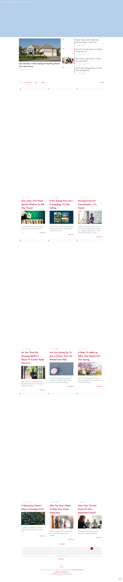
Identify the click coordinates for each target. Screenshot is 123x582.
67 (39, 553)
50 (73, 551)
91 (59, 556)
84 (84, 553)
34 (31, 551)
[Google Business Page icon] (63, 577)
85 (86, 553)
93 (64, 556)
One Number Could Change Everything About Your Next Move (39, 65)
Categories (28, 82)
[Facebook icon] (58, 577)
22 (78, 548)
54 (84, 551)
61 (23, 553)
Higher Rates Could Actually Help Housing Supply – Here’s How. (87, 41)
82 (78, 553)
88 (94, 553)
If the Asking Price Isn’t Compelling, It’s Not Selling (61, 204)
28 (94, 548)
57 (91, 551)
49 (70, 551)
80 (73, 553)
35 (34, 551)
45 (60, 551)
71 (49, 553)
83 (81, 553)
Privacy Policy (67, 574)
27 (91, 548)
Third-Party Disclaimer (57, 574)
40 (47, 551)
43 (55, 551)
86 (89, 553)
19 (70, 548)
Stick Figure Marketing (77, 570)
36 (36, 551)
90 (99, 553)
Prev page (62, 544)
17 (65, 548)
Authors (43, 82)
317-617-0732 (26, 2)
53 (81, 551)
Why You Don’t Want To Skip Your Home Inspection (60, 509)
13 (55, 548)
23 (81, 548)
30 (99, 548)
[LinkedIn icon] (60, 577)
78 (68, 553)
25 (86, 548)
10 (47, 548)
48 (68, 551)
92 (61, 556)
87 (91, 553)
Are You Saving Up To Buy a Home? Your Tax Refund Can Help (61, 356)
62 (26, 553)
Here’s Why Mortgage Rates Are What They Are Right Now (89, 69)
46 (62, 551)
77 (65, 553)
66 (36, 553)
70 (47, 553)
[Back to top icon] (61, 566)
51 (76, 551)
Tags (36, 82)
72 (52, 553)
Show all (102, 82)
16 (62, 548)
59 (97, 551)
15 (60, 548)
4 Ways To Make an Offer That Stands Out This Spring (89, 356)
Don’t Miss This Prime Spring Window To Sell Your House (32, 204)
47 (65, 551)
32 (26, 551)
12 (52, 548)
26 (89, 548)
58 (94, 551)
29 (97, 548)
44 (57, 551)
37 (39, 551)
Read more (42, 232)
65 (34, 553)
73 (55, 553)
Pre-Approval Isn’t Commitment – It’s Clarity (87, 204)
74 (57, 553)
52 (78, 551)
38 (41, 551)
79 (70, 553)
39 (44, 551)
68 (41, 553)
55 (86, 551)
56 (89, 551)
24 (84, 548)
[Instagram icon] (61, 577)
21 (76, 548)
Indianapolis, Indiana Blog (61, 572)
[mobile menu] (121, 2)
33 (28, 551)
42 (52, 551)
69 (44, 553)
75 (60, 553)
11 (49, 548)
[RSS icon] (64, 577)
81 (76, 553)
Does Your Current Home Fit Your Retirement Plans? (87, 509)
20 (73, 548)
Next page (61, 559)
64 (31, 553)
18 (68, 548)
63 (28, 553)
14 (57, 548)
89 (97, 553)
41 (49, 551)
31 (23, 551)
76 (62, 553)
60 (99, 551)
